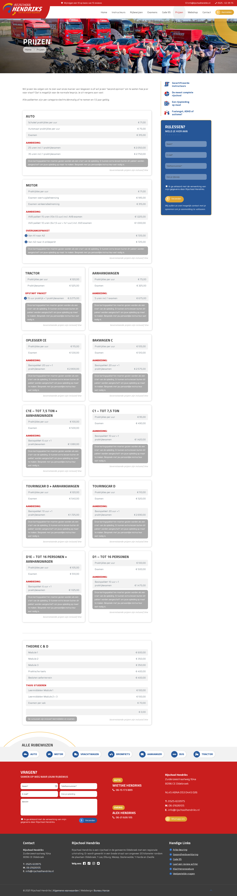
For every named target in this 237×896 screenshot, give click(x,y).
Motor (58, 754)
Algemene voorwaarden (66, 890)
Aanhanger (154, 754)
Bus (181, 754)
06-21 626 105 (124, 817)
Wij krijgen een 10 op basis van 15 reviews (83, 3)
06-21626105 (176, 805)
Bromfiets (123, 754)
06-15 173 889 (124, 790)
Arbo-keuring (180, 849)
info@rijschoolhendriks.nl (199, 3)
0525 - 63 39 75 (225, 3)
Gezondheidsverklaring (185, 854)
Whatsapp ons (178, 819)
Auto (33, 754)
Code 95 (177, 859)
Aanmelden (227, 12)
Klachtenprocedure (183, 869)
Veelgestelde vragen (184, 873)
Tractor (207, 754)
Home (28, 49)
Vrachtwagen (90, 754)
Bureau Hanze (101, 890)
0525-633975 (176, 801)
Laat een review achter (185, 864)
